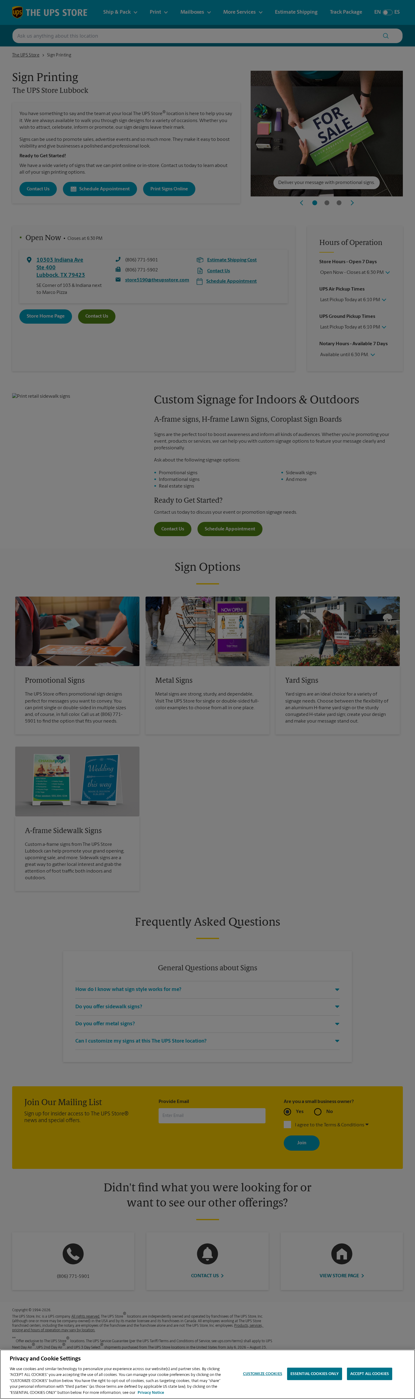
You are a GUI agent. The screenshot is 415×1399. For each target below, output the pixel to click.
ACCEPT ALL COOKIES (369, 1374)
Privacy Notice (151, 1393)
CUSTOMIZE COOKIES (262, 1374)
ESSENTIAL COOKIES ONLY (314, 1374)
